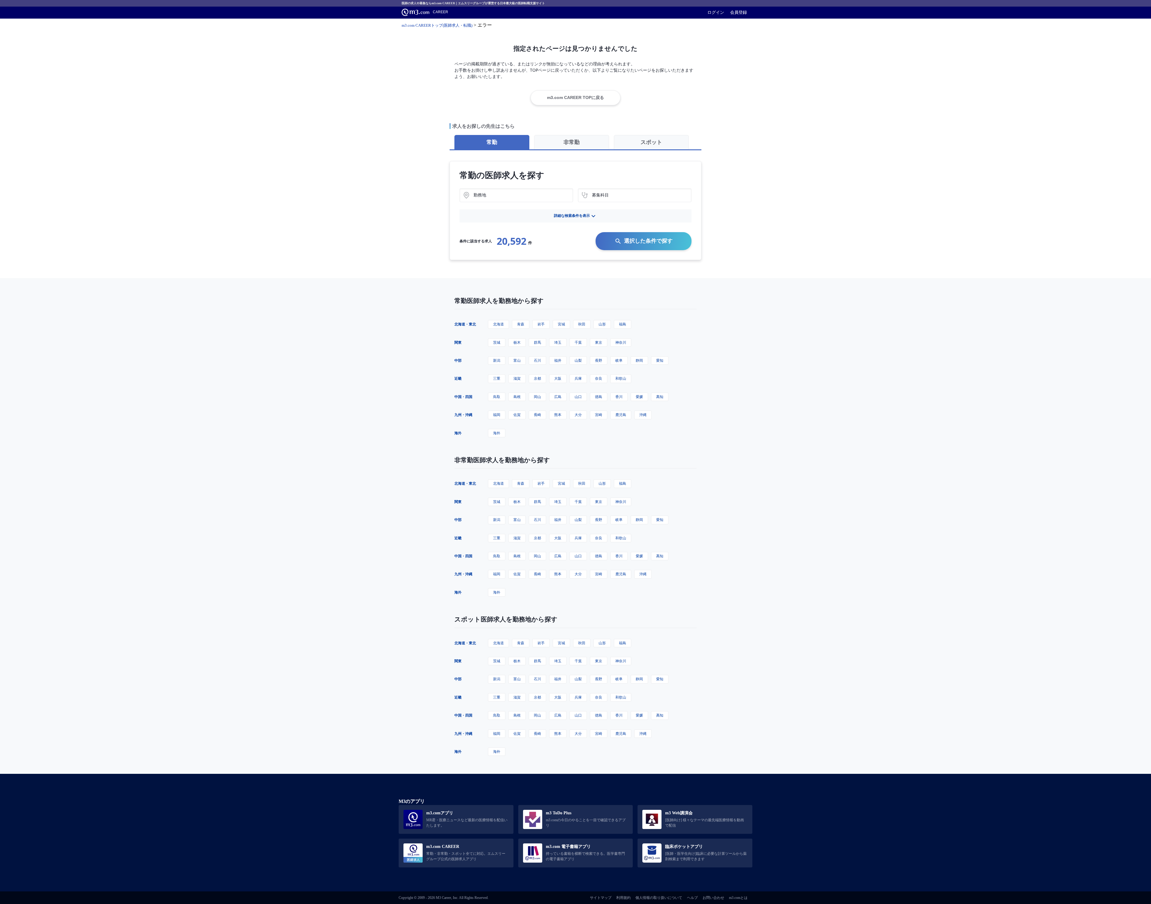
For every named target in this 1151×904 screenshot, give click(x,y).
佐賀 (517, 414)
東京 (598, 342)
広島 (557, 396)
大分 (578, 414)
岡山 (537, 396)
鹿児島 (620, 414)
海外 (458, 433)
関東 (458, 342)
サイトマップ (600, 898)
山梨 (578, 360)
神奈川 (620, 342)
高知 (659, 396)
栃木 (517, 342)
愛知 (659, 360)
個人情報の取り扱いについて (658, 898)
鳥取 (496, 396)
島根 (517, 396)
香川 (619, 396)
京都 (537, 378)
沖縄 (643, 414)
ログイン (715, 12)
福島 (622, 324)
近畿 (458, 378)
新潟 (496, 360)
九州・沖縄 (463, 414)
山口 (578, 396)
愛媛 (639, 396)
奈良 (598, 378)
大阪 (557, 378)
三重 (496, 378)
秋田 (581, 324)
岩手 (541, 324)
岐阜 (619, 360)
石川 (537, 360)
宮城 (561, 324)
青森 (520, 324)
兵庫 (578, 378)
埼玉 (557, 342)
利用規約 (623, 898)
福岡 (496, 414)
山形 (602, 324)
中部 (458, 360)
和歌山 (620, 378)
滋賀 (517, 378)
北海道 (498, 324)
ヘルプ (692, 898)
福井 (557, 360)
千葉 (578, 342)
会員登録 (738, 12)
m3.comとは (738, 898)
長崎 (537, 414)
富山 (517, 360)
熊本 (557, 414)
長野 (598, 360)
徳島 (598, 396)
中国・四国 (463, 396)
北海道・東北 (465, 324)
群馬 (537, 342)
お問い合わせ (713, 898)
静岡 (639, 360)
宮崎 (598, 414)
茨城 (496, 342)
